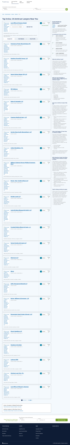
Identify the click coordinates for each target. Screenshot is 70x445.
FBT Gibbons (14, 89)
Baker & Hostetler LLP (17, 101)
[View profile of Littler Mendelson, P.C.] (7, 151)
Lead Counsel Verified (29, 2)
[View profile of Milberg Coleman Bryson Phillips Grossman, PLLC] (7, 168)
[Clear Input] (32, 9)
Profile (32, 38)
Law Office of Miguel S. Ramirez (20, 387)
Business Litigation (14, 406)
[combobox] (18, 9)
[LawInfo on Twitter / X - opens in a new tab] (58, 428)
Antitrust (12, 14)
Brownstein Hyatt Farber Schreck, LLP (21, 314)
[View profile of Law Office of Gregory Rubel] (7, 26)
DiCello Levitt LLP (16, 196)
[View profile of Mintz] (7, 274)
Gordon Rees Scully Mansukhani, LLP (21, 132)
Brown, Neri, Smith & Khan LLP (19, 181)
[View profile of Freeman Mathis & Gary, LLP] (7, 121)
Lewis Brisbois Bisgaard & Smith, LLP (21, 210)
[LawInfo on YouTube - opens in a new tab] (62, 428)
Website (21, 38)
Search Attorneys (61, 420)
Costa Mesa (6, 410)
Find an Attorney (5, 426)
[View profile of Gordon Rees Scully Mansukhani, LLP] (7, 136)
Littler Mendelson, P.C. (17, 148)
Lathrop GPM (14, 359)
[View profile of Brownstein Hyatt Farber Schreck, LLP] (7, 319)
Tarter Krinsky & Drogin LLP (18, 243)
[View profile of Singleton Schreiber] (7, 348)
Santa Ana (16, 410)
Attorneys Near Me (15, 2)
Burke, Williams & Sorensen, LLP (20, 298)
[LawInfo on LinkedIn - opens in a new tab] (66, 428)
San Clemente (20, 410)
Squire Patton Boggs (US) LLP (19, 74)
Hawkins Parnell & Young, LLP (19, 58)
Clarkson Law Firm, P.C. (17, 373)
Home (3, 14)
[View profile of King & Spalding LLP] (7, 334)
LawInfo (20, 426)
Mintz (12, 271)
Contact (9, 38)
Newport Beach (11, 410)
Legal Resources (21, 2)
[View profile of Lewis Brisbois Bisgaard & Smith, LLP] (7, 215)
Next (30, 400)
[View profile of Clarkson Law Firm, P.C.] (7, 376)
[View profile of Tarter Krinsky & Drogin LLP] (7, 247)
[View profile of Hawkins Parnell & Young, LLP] (7, 63)
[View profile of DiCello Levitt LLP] (7, 200)
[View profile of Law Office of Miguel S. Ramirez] (7, 390)
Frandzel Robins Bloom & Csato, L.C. (21, 227)
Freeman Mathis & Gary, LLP (19, 117)
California (16, 14)
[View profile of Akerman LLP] (7, 261)
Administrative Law (7, 406)
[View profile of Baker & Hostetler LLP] (7, 106)
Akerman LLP (14, 258)
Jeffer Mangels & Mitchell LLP (19, 284)
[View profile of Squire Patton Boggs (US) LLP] (7, 78)
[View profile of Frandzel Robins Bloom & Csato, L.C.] (7, 231)
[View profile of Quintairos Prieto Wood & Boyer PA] (7, 47)
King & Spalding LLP (16, 331)
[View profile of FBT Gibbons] (7, 91)
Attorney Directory (7, 14)
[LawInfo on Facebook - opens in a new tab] (53, 428)
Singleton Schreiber (16, 345)
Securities (19, 406)
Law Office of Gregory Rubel (19, 23)
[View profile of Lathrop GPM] (7, 363)
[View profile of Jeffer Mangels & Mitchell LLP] (7, 287)
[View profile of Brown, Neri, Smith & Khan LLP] (7, 185)
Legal (37, 426)
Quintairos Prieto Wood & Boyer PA (21, 44)
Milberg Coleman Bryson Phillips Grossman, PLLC (23, 163)
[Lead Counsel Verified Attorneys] (54, 26)
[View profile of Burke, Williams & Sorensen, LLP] (7, 303)
